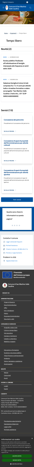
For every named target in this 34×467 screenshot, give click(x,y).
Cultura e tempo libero (10, 330)
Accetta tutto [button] (17, 456)
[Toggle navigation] (3, 7)
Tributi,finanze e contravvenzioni (13, 356)
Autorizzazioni (8, 364)
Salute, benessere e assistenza (13, 361)
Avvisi (5, 57)
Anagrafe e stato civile (10, 327)
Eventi (6, 389)
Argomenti (13, 33)
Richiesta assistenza (10, 430)
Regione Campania (8, 2)
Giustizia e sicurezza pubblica (12, 353)
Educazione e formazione (11, 350)
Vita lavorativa (8, 333)
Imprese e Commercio (10, 336)
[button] (17, 464)
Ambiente (7, 358)
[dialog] (17, 452)
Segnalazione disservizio (11, 424)
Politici (6, 313)
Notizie (6, 373)
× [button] (32, 438)
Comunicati (7, 375)
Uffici (5, 308)
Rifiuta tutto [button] (17, 460)
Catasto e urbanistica (10, 339)
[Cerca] (30, 8)
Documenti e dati (9, 319)
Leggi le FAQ (7, 427)
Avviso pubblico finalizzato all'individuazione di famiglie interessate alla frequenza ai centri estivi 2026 (16, 64)
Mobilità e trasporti (9, 341)
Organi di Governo (9, 302)
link (7, 452)
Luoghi (6, 386)
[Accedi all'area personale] (27, 2)
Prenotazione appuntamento (12, 421)
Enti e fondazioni (9, 311)
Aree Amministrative (10, 305)
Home (6, 33)
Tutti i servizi (17, 200)
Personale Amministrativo (11, 316)
